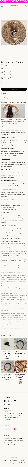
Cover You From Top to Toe (11, 417)
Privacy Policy (21, 460)
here (10, 272)
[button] (2, 5)
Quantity (3, 81)
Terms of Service (12, 460)
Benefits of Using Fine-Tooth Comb (13, 413)
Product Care (7, 410)
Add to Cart (14, 89)
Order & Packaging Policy (18, 462)
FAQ (14, 463)
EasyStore (14, 457)
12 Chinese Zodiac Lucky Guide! (12, 415)
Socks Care (7, 419)
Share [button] (4, 93)
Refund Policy (7, 462)
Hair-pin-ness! (7, 412)
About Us (6, 408)
